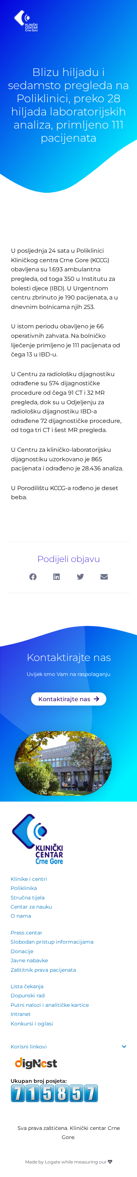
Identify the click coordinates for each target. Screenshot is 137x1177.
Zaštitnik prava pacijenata (43, 970)
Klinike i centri (29, 879)
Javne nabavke (29, 960)
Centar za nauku (31, 907)
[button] (33, 577)
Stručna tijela (28, 898)
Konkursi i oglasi (32, 1024)
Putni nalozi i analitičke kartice (50, 1005)
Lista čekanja (27, 986)
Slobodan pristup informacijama (52, 942)
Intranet (21, 1014)
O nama (21, 916)
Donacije (22, 951)
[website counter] (54, 1093)
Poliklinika (24, 888)
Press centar (26, 933)
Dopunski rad (28, 995)
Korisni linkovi (29, 1047)
